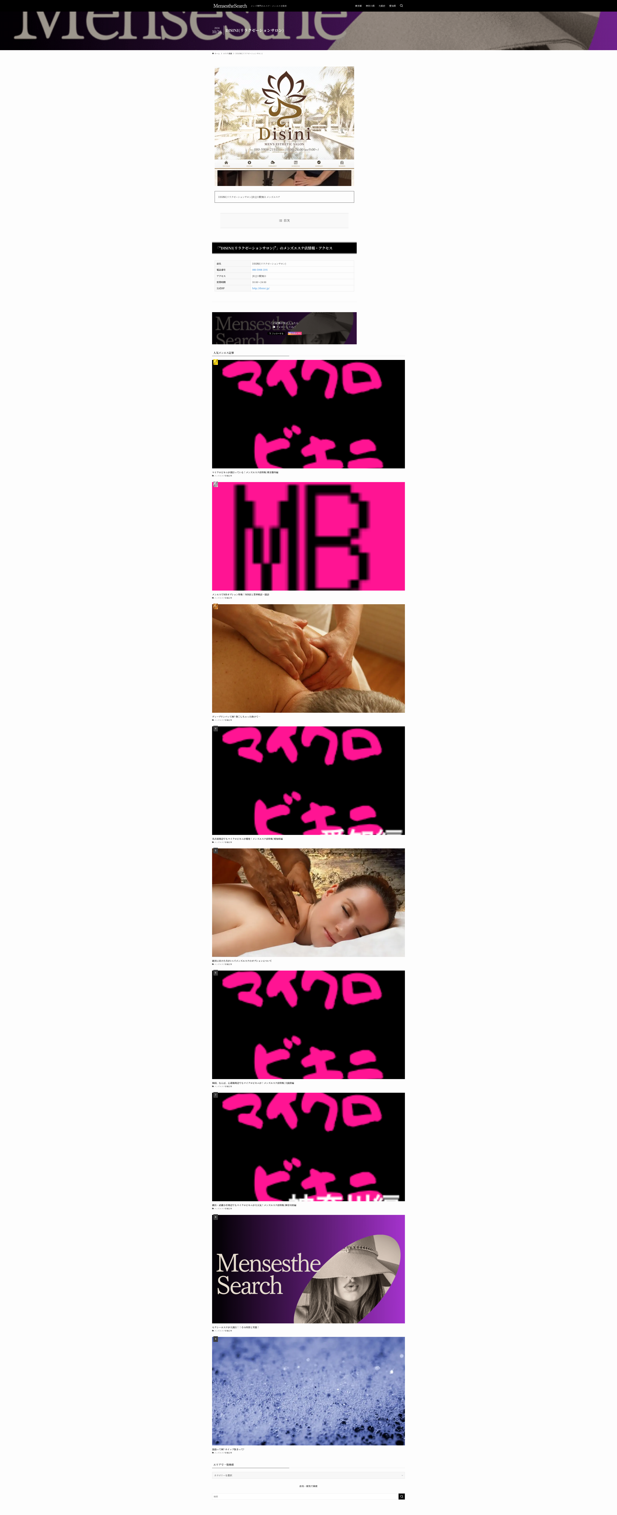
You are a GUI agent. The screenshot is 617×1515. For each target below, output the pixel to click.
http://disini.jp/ (261, 288)
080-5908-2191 (260, 269)
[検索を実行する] (401, 1496)
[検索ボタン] (401, 6)
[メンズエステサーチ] (230, 6)
